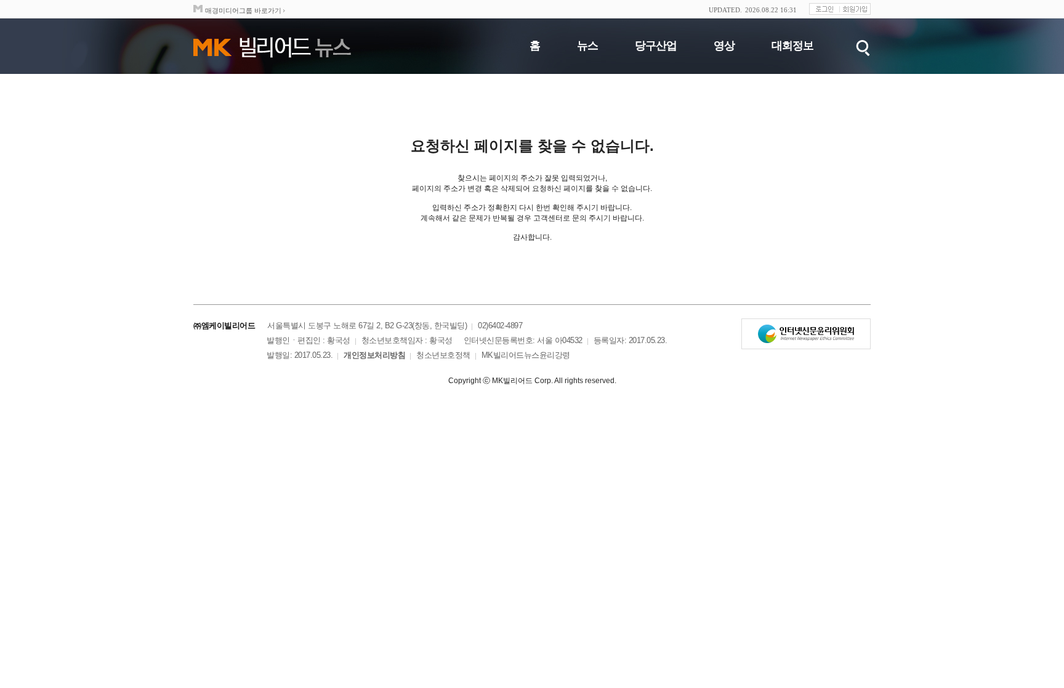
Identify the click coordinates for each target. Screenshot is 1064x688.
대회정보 (792, 45)
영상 (724, 45)
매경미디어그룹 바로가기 (243, 10)
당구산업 (656, 45)
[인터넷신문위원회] (806, 334)
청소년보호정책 (443, 355)
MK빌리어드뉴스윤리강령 (526, 355)
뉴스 (587, 45)
